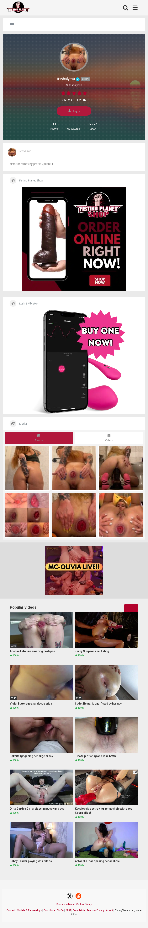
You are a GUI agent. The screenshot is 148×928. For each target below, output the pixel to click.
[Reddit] (78, 896)
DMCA (60, 910)
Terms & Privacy (95, 910)
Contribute (49, 910)
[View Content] (18, 8)
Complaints (79, 910)
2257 (68, 910)
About (109, 910)
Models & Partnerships (29, 910)
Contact (11, 910)
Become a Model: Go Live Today (74, 904)
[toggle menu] (12, 25)
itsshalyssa (73, 78)
